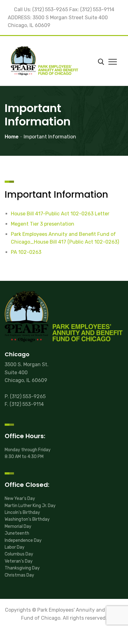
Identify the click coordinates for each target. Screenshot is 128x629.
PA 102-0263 (26, 252)
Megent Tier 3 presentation (42, 224)
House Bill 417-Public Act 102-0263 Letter (60, 214)
